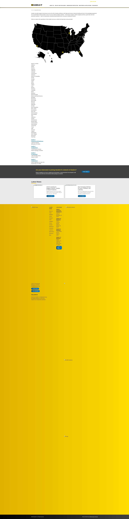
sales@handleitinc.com (35, 286)
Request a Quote (80, 1)
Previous (32, 193)
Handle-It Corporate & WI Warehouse (59, 210)
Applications (51, 231)
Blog (50, 235)
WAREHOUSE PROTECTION (72, 5)
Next (96, 193)
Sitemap (96, 516)
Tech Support (86, 1)
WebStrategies (92, 516)
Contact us (74, 1)
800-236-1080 (93, 1)
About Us (52, 5)
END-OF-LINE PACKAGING (60, 5)
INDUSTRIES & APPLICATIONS (85, 5)
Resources (95, 5)
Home (32, 10)
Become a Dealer (67, 1)
